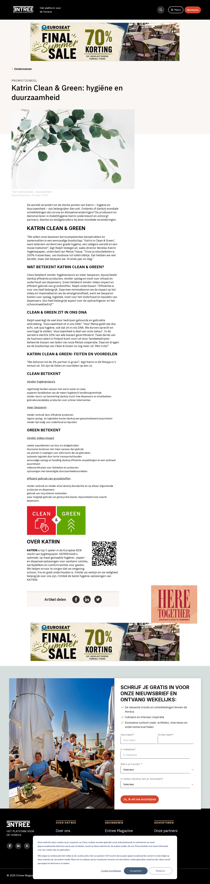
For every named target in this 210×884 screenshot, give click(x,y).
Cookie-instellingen (111, 870)
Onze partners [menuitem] (166, 830)
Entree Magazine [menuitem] (119, 830)
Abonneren (192, 10)
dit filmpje (104, 362)
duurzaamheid (43, 191)
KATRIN (32, 550)
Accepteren (136, 870)
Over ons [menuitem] (63, 830)
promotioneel (26, 191)
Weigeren (160, 870)
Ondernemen (23, 69)
